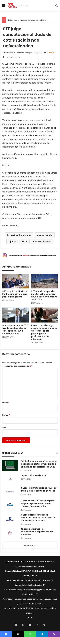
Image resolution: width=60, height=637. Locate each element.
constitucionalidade (19, 235)
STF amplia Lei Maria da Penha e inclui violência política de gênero (15, 294)
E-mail (6, 415)
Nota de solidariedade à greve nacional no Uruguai (30, 20)
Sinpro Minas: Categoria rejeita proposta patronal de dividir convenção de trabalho (37, 503)
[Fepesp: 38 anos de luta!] (10, 479)
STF (25, 241)
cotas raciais (45, 235)
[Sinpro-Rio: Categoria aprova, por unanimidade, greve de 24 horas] (10, 492)
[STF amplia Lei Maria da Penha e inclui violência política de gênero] (15, 281)
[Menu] (3, 6)
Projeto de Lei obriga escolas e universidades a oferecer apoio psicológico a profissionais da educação (44, 332)
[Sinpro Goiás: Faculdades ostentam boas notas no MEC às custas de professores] (10, 518)
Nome (5, 402)
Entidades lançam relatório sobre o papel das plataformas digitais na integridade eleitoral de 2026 (39, 464)
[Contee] (19, 5)
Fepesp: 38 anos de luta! (33, 475)
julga (13, 241)
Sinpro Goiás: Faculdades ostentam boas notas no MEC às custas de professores (38, 517)
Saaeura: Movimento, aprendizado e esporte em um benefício (37, 532)
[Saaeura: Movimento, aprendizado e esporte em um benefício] (10, 533)
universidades (43, 241)
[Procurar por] (56, 6)
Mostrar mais (30, 545)
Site (4, 427)
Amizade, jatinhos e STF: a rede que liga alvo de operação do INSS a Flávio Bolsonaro (15, 329)
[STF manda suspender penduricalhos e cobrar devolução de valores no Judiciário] (44, 281)
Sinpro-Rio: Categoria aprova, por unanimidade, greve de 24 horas (39, 489)
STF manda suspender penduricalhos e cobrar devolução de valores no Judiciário (44, 295)
